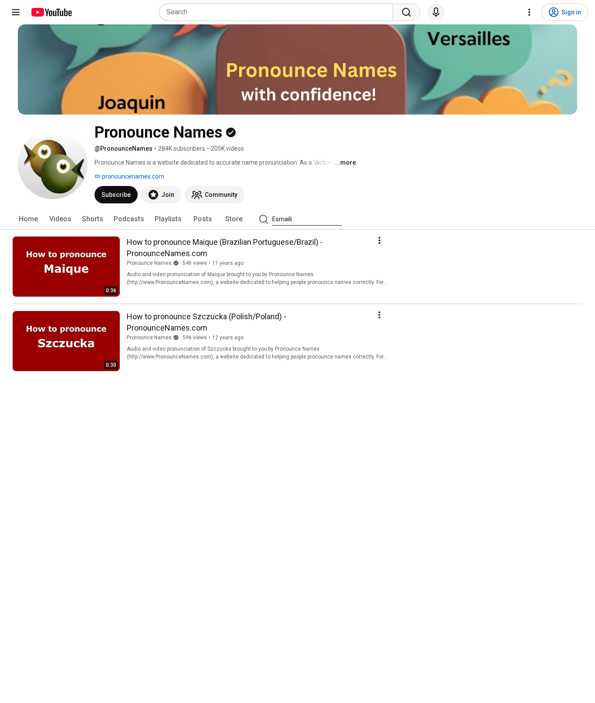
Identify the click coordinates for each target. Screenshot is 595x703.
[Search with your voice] (436, 12)
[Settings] (529, 12)
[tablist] (297, 219)
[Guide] (15, 12)
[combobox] (278, 12)
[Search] (406, 12)
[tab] (28, 219)
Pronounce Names (149, 263)
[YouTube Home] (51, 12)
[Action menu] (379, 240)
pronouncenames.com (132, 176)
